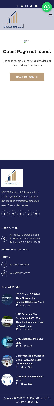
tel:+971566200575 (20, 273)
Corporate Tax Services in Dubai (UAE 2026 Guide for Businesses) (30, 360)
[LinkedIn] (22, 6)
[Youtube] (36, 213)
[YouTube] (36, 6)
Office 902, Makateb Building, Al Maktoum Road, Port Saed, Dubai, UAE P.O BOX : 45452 (25, 239)
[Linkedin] (20, 213)
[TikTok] (31, 6)
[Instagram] (26, 6)
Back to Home (25, 77)
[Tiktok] (28, 213)
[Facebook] (17, 6)
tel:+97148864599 (19, 264)
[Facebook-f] (4, 213)
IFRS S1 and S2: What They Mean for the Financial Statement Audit (30, 298)
